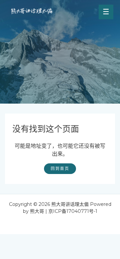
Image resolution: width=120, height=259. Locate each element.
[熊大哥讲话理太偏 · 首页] (32, 12)
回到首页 (60, 168)
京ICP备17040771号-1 (72, 211)
